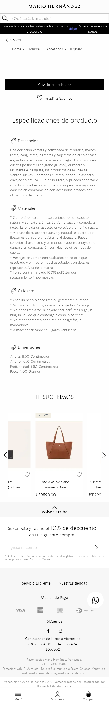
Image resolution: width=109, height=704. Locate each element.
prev (5, 455)
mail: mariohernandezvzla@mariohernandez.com (54, 673)
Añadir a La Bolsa (55, 84)
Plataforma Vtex (62, 686)
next (104, 455)
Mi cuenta (57, 699)
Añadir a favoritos (58, 98)
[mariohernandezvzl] (16, 49)
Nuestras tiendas (73, 583)
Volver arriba (54, 512)
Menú (18, 699)
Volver (15, 39)
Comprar (89, 699)
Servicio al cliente (36, 583)
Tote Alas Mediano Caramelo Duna (54, 484)
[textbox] (54, 18)
